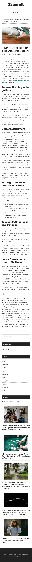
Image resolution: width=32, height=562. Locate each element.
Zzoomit (16, 4)
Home (3, 377)
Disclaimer (5, 368)
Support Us (5, 387)
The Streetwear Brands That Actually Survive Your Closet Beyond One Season (16, 541)
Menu (17, 13)
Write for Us (5, 390)
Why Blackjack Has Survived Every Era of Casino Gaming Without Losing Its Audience (16, 456)
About (3, 361)
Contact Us (5, 365)
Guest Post (5, 374)
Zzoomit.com (17, 554)
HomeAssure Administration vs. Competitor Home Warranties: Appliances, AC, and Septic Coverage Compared (16, 485)
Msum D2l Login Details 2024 (10, 402)
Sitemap (4, 384)
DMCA (3, 371)
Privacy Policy (6, 381)
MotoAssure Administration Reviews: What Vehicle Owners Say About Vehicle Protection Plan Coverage (16, 512)
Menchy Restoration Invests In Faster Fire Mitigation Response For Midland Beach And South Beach (16, 428)
